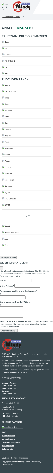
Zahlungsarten (8, 446)
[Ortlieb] (26, 154)
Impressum (23, 458)
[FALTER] (26, 48)
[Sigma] (26, 192)
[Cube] (26, 42)
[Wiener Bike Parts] (26, 232)
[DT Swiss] (26, 110)
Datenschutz (7, 449)
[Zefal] (26, 245)
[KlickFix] (26, 129)
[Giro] (26, 123)
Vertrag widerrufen (8, 257)
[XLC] (26, 239)
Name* (3, 280)
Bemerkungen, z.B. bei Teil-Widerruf (15, 302)
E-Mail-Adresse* (7, 286)
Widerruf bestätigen (9, 331)
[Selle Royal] (26, 180)
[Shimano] (26, 186)
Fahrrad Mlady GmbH (11, 17)
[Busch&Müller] (26, 91)
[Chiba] (26, 98)
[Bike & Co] (12, 427)
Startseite (5, 458)
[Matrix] (26, 142)
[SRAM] (26, 205)
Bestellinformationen (11, 442)
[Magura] (26, 135)
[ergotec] (26, 116)
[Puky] (26, 67)
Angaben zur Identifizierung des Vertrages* (18, 291)
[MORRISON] (26, 61)
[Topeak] (26, 226)
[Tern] (26, 73)
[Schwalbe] (26, 173)
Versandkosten (8, 439)
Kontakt (14, 458)
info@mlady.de (12, 416)
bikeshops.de (7, 464)
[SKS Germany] (26, 198)
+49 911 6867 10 (12, 413)
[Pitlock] (26, 161)
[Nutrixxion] (26, 148)
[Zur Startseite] (21, 7)
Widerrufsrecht (8, 436)
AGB (4, 432)
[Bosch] (26, 85)
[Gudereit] (26, 54)
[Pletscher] (26, 167)
